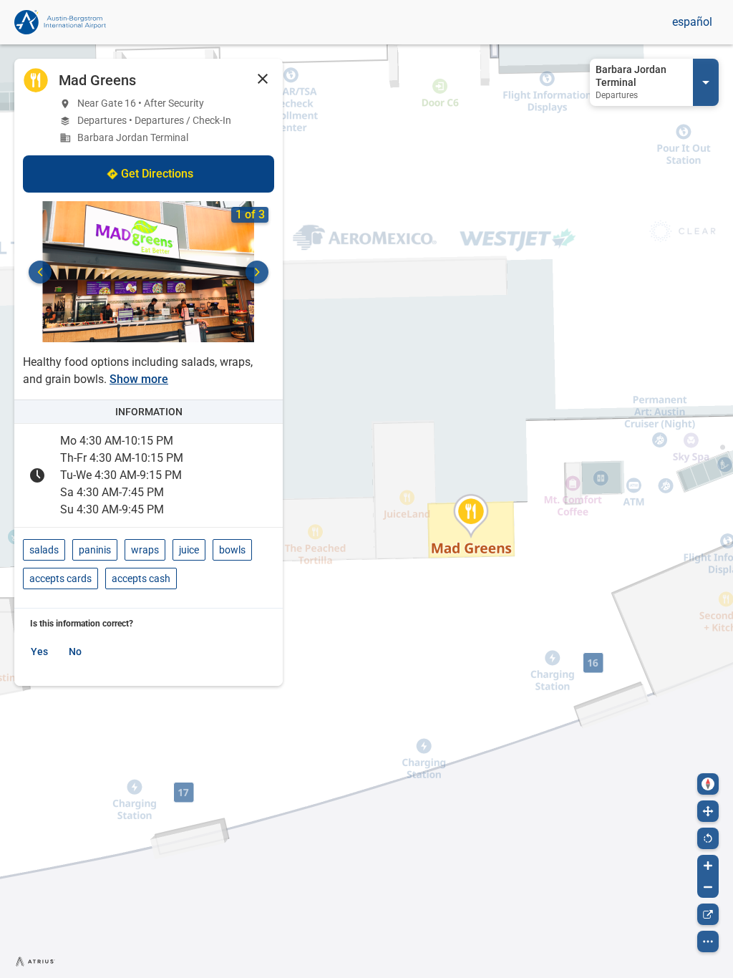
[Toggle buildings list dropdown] (706, 82)
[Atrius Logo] (36, 960)
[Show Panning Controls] (708, 811)
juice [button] (189, 550)
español (692, 22)
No (75, 651)
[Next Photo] (257, 272)
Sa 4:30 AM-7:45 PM (112, 492)
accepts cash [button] (141, 578)
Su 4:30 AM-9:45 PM (112, 509)
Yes (39, 651)
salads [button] (44, 550)
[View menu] (708, 941)
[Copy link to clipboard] (708, 914)
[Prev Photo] (40, 272)
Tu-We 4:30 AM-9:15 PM (121, 475)
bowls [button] (232, 550)
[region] (366, 511)
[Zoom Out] (708, 887)
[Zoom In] (708, 865)
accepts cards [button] (60, 578)
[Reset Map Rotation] (708, 784)
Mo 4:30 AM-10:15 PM (116, 440)
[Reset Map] (708, 838)
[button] (262, 78)
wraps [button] (145, 550)
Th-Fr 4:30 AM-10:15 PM (121, 458)
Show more (139, 379)
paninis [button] (95, 550)
